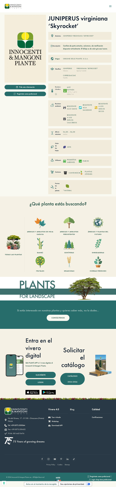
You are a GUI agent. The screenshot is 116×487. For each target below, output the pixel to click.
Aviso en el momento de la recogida (41, 484)
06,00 (72, 132)
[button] (110, 6)
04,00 (65, 132)
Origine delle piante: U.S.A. (75, 59)
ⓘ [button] (56, 94)
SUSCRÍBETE (41, 375)
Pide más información (27, 87)
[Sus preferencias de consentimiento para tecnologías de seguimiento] (4, 483)
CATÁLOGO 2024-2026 (72, 379)
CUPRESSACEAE (69, 75)
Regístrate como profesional (27, 94)
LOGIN (40, 382)
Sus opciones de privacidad (72, 484)
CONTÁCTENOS (58, 318)
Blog (72, 409)
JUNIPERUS (67, 68)
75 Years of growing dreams (29, 441)
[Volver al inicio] (13, 6)
